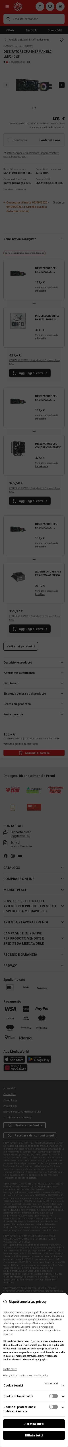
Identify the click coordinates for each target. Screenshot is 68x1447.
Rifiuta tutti (34, 1435)
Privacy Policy (10, 1375)
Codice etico (25, 1375)
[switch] (53, 1396)
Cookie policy (41, 1375)
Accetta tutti (34, 1424)
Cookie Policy (10, 1369)
